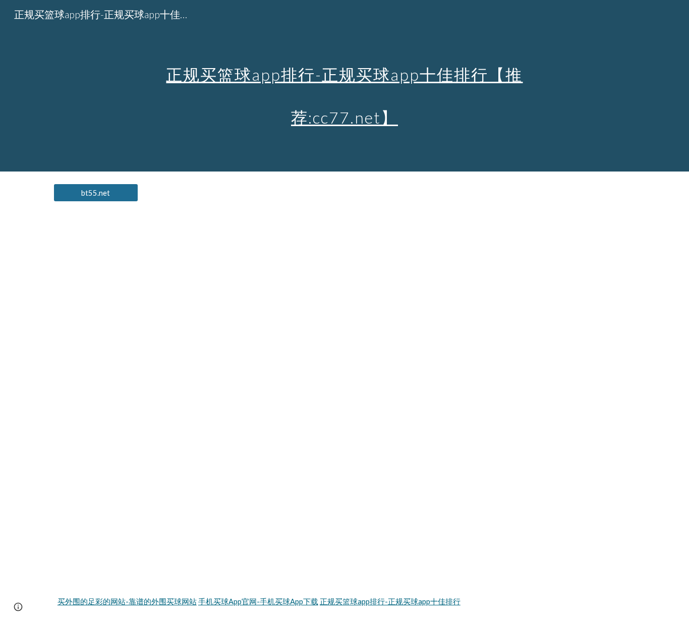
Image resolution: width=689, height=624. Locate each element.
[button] (18, 607)
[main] (344, 86)
